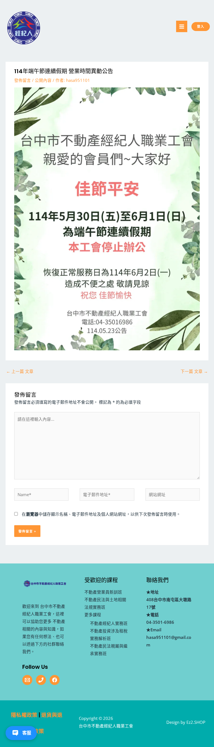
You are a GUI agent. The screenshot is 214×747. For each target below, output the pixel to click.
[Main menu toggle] (181, 26)
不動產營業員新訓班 (103, 592)
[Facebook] (55, 680)
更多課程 (92, 614)
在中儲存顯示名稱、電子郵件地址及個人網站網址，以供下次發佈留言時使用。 (101, 514)
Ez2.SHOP (195, 722)
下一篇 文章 (194, 371)
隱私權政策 (24, 715)
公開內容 (43, 80)
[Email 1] (27, 680)
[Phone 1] (41, 680)
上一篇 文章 (19, 371)
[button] (205, 26)
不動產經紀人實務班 (109, 623)
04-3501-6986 (160, 622)
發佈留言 (22, 80)
